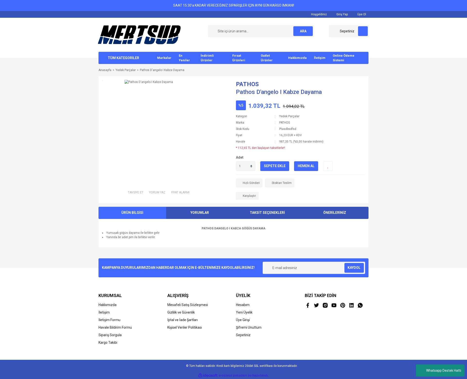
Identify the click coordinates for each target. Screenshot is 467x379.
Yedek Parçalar (289, 116)
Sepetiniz (243, 335)
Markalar (164, 58)
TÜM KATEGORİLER (123, 58)
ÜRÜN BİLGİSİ (132, 213)
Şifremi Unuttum (248, 327)
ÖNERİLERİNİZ (334, 213)
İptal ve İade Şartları (182, 320)
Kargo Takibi (108, 342)
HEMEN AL (306, 166)
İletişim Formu (109, 320)
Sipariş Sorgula (110, 335)
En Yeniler (184, 58)
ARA (303, 31)
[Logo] (139, 34)
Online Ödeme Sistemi (343, 58)
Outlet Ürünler (267, 58)
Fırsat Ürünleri (238, 58)
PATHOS (247, 84)
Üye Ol (361, 14)
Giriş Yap (342, 14)
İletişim (319, 58)
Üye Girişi (243, 320)
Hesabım (243, 305)
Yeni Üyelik (244, 312)
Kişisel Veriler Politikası (184, 327)
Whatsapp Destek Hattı (443, 370)
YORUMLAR (199, 213)
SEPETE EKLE (275, 166)
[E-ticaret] (233, 375)
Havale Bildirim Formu (115, 327)
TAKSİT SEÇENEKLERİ (267, 213)
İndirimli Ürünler (207, 58)
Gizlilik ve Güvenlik (181, 312)
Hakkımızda (297, 58)
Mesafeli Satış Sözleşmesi (187, 305)
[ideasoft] (208, 375)
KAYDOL (354, 268)
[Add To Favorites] (328, 166)
